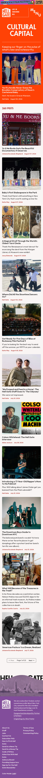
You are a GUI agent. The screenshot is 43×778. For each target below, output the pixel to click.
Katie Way (5, 202)
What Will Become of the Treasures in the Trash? (20, 589)
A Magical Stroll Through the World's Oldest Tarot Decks (19, 242)
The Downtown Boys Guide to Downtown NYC (16, 533)
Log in (14, 9)
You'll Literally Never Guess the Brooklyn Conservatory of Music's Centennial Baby (18, 90)
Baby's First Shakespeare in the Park (19, 192)
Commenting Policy (30, 733)
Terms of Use (28, 728)
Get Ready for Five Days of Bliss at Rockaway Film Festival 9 (18, 339)
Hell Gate (5, 99)
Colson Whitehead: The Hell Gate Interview (18, 438)
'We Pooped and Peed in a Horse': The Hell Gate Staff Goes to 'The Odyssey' (20, 390)
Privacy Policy (28, 730)
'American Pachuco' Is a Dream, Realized (21, 647)
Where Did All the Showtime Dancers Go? (19, 295)
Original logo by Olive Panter (24, 719)
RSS (13, 14)
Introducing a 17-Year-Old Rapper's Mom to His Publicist (21, 482)
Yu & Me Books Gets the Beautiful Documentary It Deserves (18, 149)
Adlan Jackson (7, 443)
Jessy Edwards (7, 256)
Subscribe (15, 12)
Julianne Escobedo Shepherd (12, 154)
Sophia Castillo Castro (10, 608)
